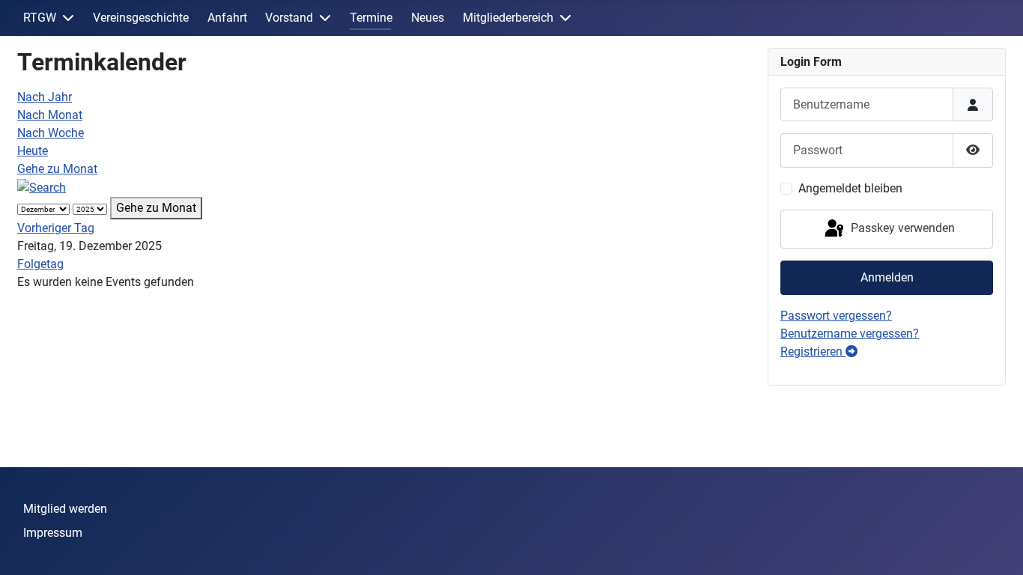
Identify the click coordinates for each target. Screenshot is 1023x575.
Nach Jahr (44, 97)
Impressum (52, 533)
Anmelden (887, 277)
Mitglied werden (65, 509)
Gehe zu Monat (57, 169)
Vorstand (289, 17)
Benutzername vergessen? (849, 333)
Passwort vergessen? (836, 315)
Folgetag (40, 264)
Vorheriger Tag (55, 228)
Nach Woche (50, 133)
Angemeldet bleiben (850, 188)
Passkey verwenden (901, 228)
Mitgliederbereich (508, 17)
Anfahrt (227, 17)
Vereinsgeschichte (141, 17)
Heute (32, 151)
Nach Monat (49, 115)
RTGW (39, 17)
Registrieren (813, 351)
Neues (427, 17)
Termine (371, 17)
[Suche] (41, 187)
